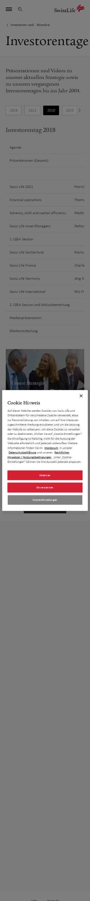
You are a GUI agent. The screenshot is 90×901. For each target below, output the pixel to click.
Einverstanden (44, 487)
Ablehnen (45, 475)
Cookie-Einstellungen (45, 499)
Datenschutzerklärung (22, 452)
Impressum (51, 448)
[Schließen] (81, 396)
